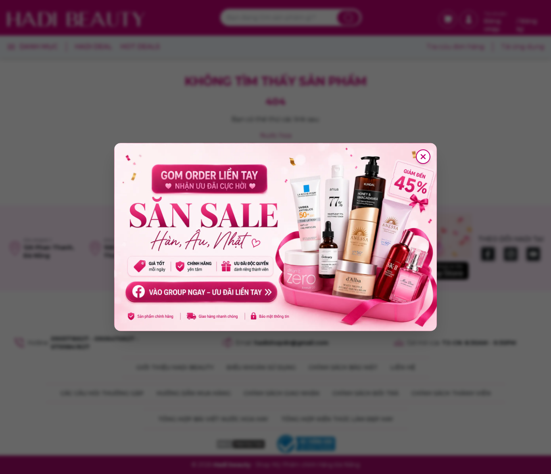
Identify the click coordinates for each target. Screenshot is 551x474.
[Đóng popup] (423, 156)
